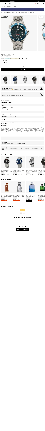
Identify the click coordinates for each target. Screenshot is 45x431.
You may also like (5, 73)
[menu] (1, 3)
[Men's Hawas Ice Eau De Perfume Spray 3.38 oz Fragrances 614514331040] (36, 182)
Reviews (3, 206)
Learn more (36, 89)
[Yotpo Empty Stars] (3, 56)
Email (26, 148)
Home (2, 12)
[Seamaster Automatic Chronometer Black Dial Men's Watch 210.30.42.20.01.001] (11, 157)
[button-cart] (43, 3)
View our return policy (21, 143)
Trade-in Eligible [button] (14, 58)
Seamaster (15, 12)
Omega (12, 12)
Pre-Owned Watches (7, 12)
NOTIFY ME (22, 69)
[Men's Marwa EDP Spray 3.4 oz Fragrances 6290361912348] (24, 182)
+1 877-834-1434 (21, 148)
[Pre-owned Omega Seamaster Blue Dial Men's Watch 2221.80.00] (42, 17)
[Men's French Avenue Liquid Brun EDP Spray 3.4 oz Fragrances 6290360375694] (11, 182)
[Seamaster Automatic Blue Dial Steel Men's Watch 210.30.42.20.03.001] (24, 157)
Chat (29, 148)
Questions (10, 206)
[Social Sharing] (40, 17)
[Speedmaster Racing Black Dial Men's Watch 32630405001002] (36, 157)
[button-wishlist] (41, 3)
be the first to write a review (22, 229)
